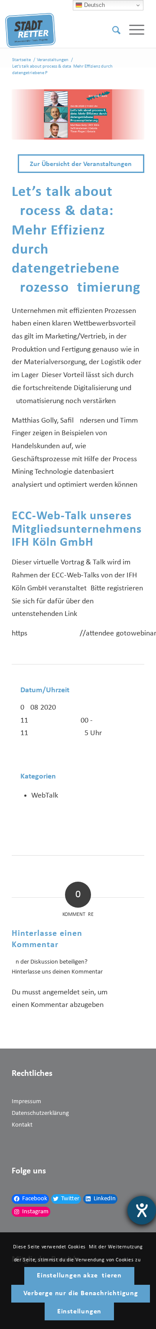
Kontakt (22, 1125)
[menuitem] (112, 30)
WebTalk (44, 796)
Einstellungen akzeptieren (79, 1275)
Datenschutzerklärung (40, 1113)
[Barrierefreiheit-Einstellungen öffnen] (141, 1210)
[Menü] (132, 30)
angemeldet (61, 992)
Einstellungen (79, 1311)
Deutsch (93, 5)
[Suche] (112, 30)
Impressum (26, 1101)
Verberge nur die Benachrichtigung (80, 1293)
